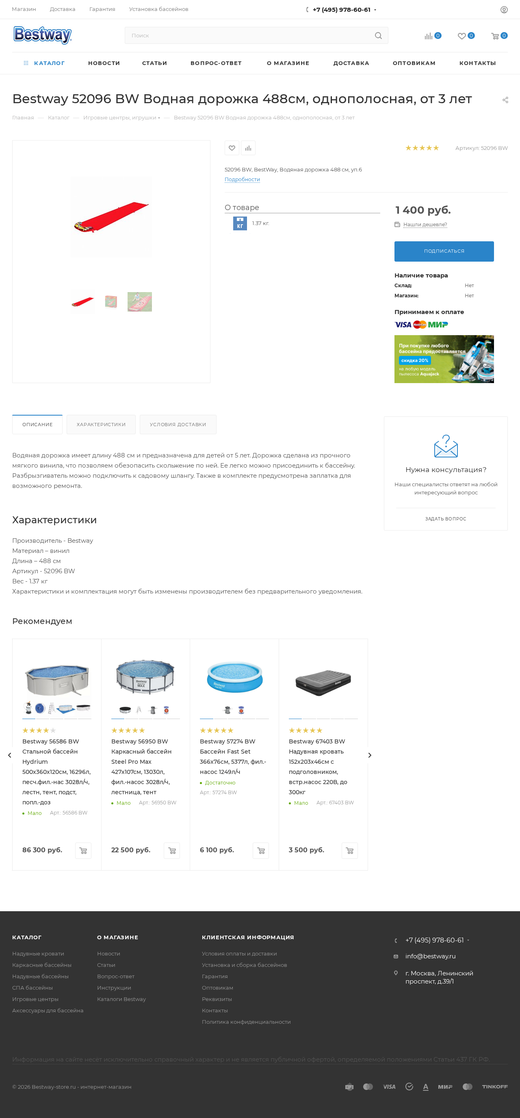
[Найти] (378, 35)
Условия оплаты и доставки (239, 953)
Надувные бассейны (40, 976)
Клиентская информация (248, 937)
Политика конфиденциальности (246, 1021)
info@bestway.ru (430, 956)
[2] (415, 148)
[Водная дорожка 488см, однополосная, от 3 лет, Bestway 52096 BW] (111, 217)
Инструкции (114, 987)
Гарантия (215, 976)
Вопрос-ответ (115, 976)
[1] (408, 148)
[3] (421, 148)
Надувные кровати (38, 953)
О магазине (118, 937)
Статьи (106, 965)
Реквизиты (217, 999)
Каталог (27, 937)
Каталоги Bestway (121, 999)
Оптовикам (217, 987)
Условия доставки (178, 424)
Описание (37, 424)
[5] (435, 148)
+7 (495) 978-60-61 (341, 9)
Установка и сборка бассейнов (244, 965)
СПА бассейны (32, 987)
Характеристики (101, 424)
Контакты (215, 1010)
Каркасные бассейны (42, 965)
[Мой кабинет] (504, 11)
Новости (108, 953)
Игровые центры (35, 999)
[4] (428, 148)
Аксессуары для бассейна (48, 1010)
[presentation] (10, 755)
